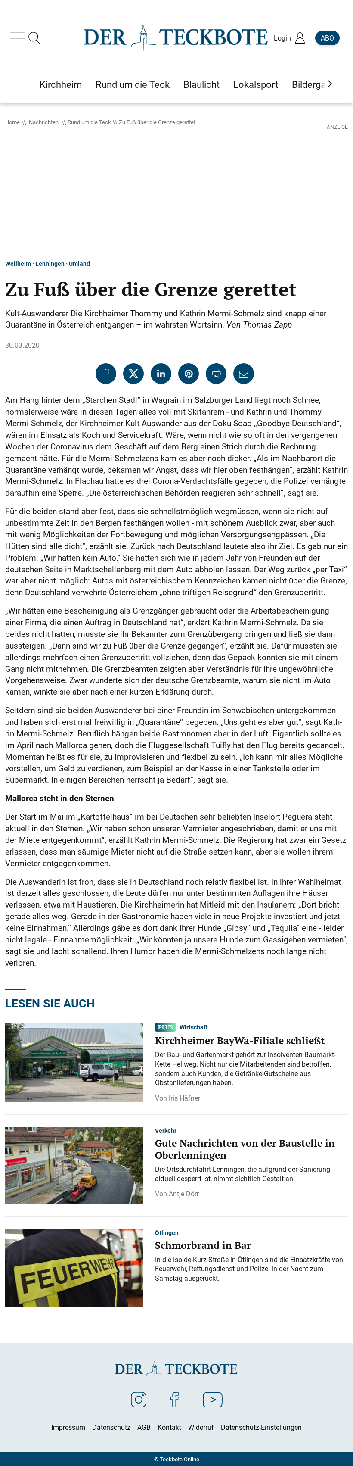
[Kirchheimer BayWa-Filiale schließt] (74, 1062)
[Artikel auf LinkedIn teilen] (161, 373)
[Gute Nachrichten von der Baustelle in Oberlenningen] (74, 1165)
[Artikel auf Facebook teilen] (106, 373)
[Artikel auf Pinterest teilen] (188, 373)
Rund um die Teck (89, 122)
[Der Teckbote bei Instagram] (138, 1399)
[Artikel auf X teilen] (133, 373)
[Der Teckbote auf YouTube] (213, 1399)
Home (12, 122)
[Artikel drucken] (216, 373)
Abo (327, 38)
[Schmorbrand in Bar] (74, 1267)
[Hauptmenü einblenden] (19, 38)
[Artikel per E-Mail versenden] (243, 373)
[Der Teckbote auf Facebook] (174, 1399)
